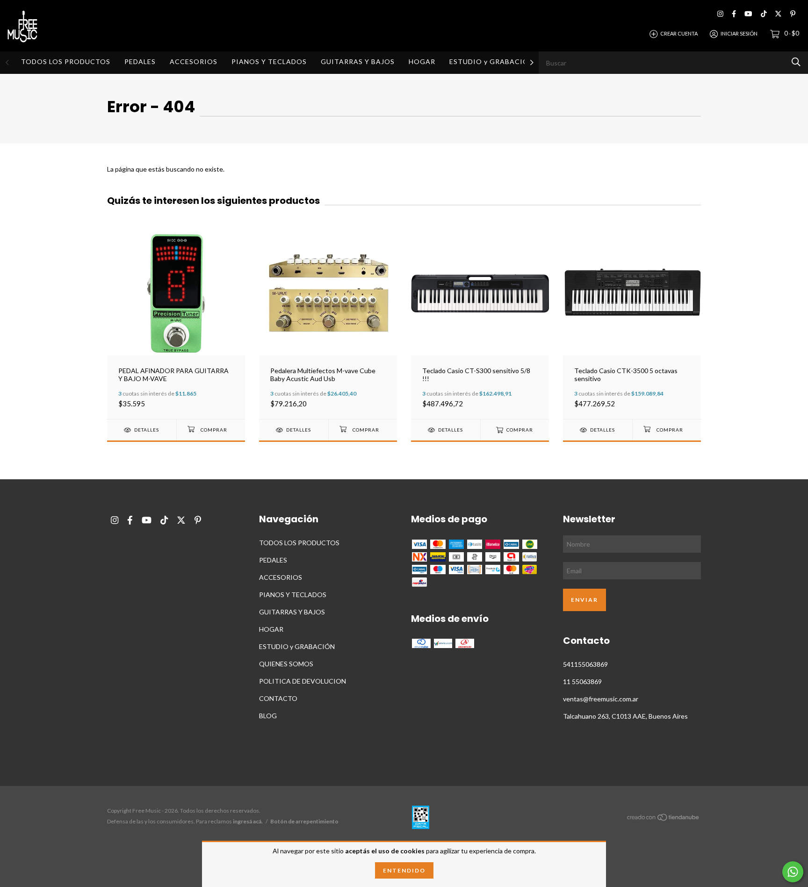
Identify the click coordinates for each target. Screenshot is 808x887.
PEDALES (140, 61)
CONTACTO (278, 698)
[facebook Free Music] (734, 14)
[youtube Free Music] (748, 14)
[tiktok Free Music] (764, 14)
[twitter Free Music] (778, 14)
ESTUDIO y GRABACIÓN (491, 61)
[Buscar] (796, 62)
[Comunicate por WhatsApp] (792, 871)
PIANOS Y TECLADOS (269, 61)
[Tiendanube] (663, 818)
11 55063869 (582, 681)
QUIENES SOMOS (286, 664)
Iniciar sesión (739, 33)
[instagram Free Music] (720, 14)
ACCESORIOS (193, 61)
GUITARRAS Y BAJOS (358, 61)
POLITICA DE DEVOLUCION (302, 681)
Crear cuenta (679, 33)
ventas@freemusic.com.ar (600, 699)
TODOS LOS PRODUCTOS (65, 61)
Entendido (404, 870)
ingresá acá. (248, 821)
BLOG (268, 716)
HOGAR (422, 61)
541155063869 (585, 664)
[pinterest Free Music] (792, 14)
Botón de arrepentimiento (304, 821)
